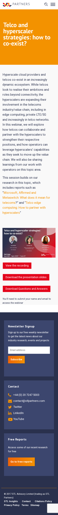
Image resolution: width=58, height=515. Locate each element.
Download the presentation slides (26, 277)
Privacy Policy (11, 505)
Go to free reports (21, 461)
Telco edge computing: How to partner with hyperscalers (24, 208)
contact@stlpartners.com (29, 400)
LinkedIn (18, 413)
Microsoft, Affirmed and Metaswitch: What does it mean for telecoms (26, 198)
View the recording (17, 265)
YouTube (18, 419)
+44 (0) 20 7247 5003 (26, 394)
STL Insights (11, 501)
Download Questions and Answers (27, 288)
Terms (24, 505)
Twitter (17, 406)
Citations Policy (43, 501)
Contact (26, 501)
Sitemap (34, 505)
